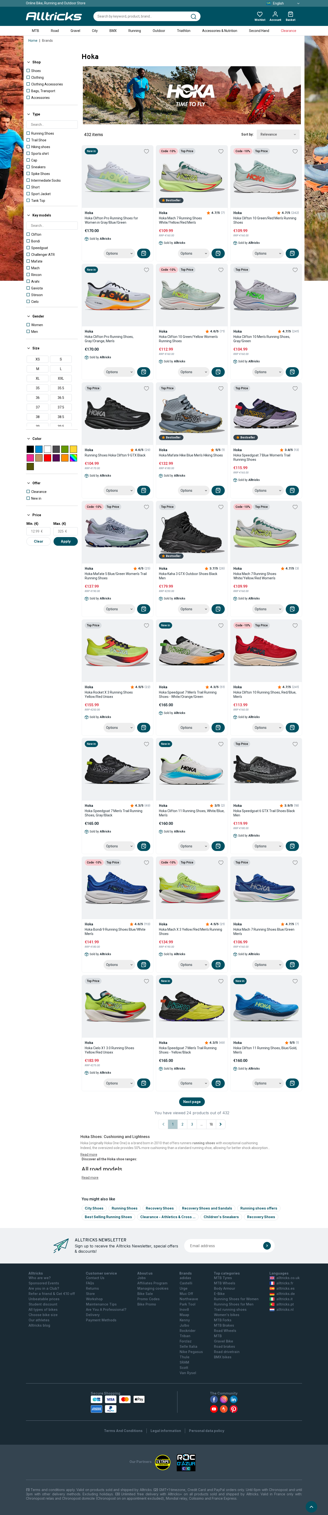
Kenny (185, 1320)
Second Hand (259, 31)
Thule (184, 1357)
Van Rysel (188, 1373)
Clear (38, 541)
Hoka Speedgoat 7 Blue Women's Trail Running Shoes (261, 457)
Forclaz (186, 1341)
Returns (92, 1288)
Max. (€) (59, 524)
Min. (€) (32, 524)
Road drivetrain (227, 1352)
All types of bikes (43, 1309)
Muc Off (186, 1294)
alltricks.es (285, 1288)
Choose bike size (43, 1315)
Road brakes (224, 1346)
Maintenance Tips (101, 1304)
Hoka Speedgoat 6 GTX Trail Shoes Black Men (264, 813)
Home (32, 40)
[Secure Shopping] (118, 1404)
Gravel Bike (223, 1341)
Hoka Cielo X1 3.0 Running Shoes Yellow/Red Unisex (109, 1050)
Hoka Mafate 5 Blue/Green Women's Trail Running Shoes (116, 576)
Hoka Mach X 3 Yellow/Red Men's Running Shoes (190, 932)
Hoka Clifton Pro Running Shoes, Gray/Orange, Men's (109, 339)
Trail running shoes (230, 1309)
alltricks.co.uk (288, 1278)
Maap (184, 1315)
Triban (185, 1336)
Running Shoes (125, 1208)
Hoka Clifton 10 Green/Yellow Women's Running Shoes (188, 339)
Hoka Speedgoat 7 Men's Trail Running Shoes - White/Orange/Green (188, 694)
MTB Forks (222, 1320)
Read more (90, 1178)
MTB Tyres (223, 1278)
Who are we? (40, 1278)
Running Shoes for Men (234, 1304)
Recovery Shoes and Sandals (207, 1208)
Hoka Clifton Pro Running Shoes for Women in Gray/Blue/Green (111, 220)
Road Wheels (225, 1331)
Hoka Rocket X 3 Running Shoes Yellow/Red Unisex (109, 694)
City (95, 31)
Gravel (75, 31)
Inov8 (184, 1309)
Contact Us (95, 1278)
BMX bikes (222, 1357)
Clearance (288, 31)
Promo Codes (148, 1299)
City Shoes (94, 1208)
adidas (185, 1278)
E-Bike (219, 1294)
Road (55, 31)
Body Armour (224, 1288)
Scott (184, 1367)
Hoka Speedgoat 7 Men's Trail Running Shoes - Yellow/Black (188, 1050)
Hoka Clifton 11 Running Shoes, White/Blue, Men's (192, 813)
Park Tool (187, 1304)
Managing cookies (153, 1288)
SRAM (184, 1362)
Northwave (189, 1299)
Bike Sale (145, 1294)
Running (134, 31)
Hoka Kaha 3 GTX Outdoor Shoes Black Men (188, 576)
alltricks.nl (285, 1309)
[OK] (267, 1246)
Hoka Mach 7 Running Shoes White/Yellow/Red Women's (254, 576)
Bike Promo (146, 1304)
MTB (35, 31)
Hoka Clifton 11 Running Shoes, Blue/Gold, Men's (265, 1050)
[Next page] (220, 1124)
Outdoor (159, 31)
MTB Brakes (224, 1325)
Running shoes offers (258, 1208)
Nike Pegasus (191, 1352)
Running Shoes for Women (236, 1299)
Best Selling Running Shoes (108, 1217)
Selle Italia (188, 1346)
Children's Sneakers (221, 1217)
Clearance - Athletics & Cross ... (167, 1217)
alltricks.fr (284, 1283)
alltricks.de (285, 1294)
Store (90, 1294)
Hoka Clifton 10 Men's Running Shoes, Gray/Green (261, 339)
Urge (184, 1288)
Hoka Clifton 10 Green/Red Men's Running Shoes (264, 220)
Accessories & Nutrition (219, 31)
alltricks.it (284, 1299)
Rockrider (187, 1331)
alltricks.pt (285, 1304)
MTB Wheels (224, 1283)
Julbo (184, 1325)
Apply (66, 541)
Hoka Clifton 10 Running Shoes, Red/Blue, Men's (264, 694)
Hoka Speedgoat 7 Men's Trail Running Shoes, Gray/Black (113, 813)
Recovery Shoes (160, 1208)
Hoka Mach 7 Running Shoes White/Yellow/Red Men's (180, 220)
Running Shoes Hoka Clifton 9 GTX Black (115, 455)
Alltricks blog (39, 1325)
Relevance (269, 134)
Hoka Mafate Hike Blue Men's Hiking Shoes (191, 455)
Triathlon (183, 31)
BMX (113, 31)
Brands (47, 40)
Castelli (186, 1283)
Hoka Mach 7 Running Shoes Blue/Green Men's (263, 932)
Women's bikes (226, 1315)
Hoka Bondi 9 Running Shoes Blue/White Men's (115, 932)
